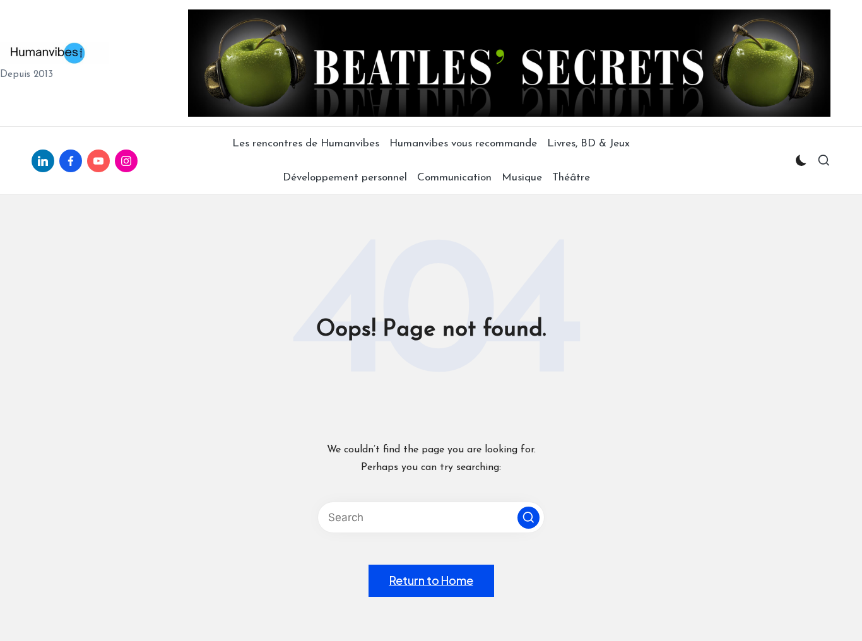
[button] (528, 518)
